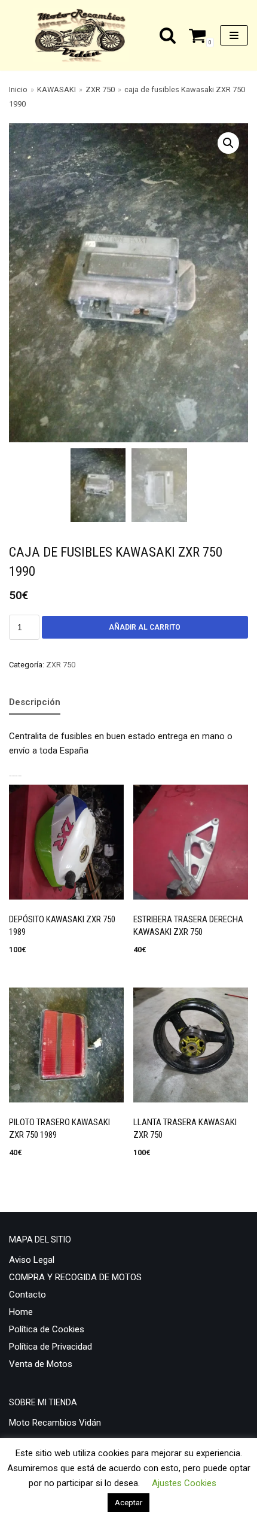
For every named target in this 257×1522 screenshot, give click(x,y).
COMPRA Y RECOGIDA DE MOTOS (75, 1277)
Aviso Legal (31, 1259)
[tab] (34, 702)
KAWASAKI (56, 89)
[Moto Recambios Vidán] (84, 35)
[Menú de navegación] (234, 35)
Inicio (18, 89)
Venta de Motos (40, 1364)
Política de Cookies (46, 1329)
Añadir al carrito (144, 627)
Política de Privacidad (50, 1346)
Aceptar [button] (128, 1502)
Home (21, 1312)
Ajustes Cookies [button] (184, 1483)
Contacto (27, 1294)
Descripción (34, 702)
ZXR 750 (100, 89)
